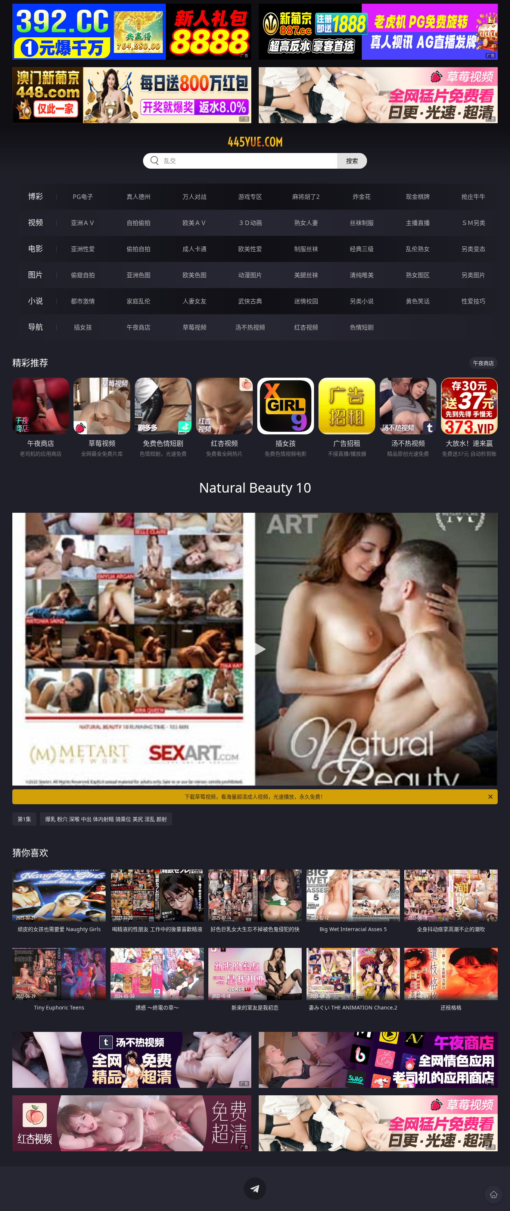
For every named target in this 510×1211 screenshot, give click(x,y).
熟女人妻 (306, 223)
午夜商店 (138, 327)
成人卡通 (194, 249)
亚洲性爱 (83, 249)
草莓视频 (194, 327)
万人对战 (194, 197)
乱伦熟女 (418, 249)
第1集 (24, 819)
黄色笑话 (418, 301)
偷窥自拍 (83, 275)
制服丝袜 (306, 249)
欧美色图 (194, 275)
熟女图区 (418, 275)
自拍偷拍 (138, 223)
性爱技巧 (473, 301)
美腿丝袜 (306, 275)
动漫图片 (250, 275)
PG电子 (83, 197)
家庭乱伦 (138, 301)
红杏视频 (306, 327)
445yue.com (255, 141)
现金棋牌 (418, 197)
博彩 (35, 196)
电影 (35, 249)
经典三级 (362, 249)
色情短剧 (362, 327)
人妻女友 (194, 301)
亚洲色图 (138, 275)
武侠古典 (250, 301)
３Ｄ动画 (250, 223)
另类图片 (473, 275)
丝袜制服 (362, 223)
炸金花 (362, 197)
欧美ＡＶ (194, 223)
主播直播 (418, 223)
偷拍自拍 (138, 249)
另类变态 (473, 249)
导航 (35, 327)
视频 (35, 223)
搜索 (352, 161)
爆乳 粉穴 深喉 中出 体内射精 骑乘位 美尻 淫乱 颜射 (106, 819)
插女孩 (83, 327)
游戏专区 (250, 197)
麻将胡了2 (306, 197)
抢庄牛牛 (473, 197)
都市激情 (83, 301)
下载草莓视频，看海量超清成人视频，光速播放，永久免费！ (255, 796)
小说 (35, 301)
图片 (35, 275)
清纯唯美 (362, 275)
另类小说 (362, 301)
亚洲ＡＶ (83, 223)
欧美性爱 (250, 249)
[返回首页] (494, 1195)
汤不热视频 (250, 327)
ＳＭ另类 (473, 223)
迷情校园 (306, 301)
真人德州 (138, 197)
